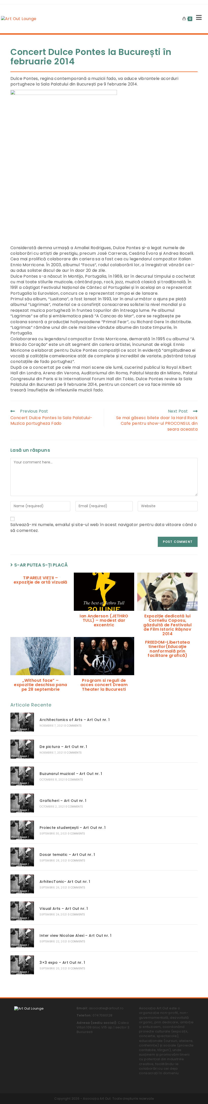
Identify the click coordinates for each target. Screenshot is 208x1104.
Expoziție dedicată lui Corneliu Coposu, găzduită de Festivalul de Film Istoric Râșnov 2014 (167, 625)
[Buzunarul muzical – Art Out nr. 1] (22, 776)
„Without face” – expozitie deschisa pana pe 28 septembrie (40, 685)
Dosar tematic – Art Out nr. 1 (67, 854)
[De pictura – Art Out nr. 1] (22, 749)
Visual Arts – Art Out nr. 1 (64, 908)
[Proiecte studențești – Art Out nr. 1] (22, 830)
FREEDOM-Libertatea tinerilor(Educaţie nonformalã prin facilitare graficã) (167, 649)
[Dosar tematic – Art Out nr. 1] (22, 857)
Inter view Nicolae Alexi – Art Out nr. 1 (75, 935)
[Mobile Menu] (197, 18)
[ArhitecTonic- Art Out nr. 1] (22, 884)
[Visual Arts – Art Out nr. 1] (22, 911)
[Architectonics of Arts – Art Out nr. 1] (22, 722)
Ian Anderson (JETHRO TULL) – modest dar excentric (104, 620)
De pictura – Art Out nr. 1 (63, 746)
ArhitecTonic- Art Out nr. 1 (65, 881)
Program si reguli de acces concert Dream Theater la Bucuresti (104, 685)
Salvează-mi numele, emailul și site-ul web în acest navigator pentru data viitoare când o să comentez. (103, 527)
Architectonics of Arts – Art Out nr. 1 (75, 719)
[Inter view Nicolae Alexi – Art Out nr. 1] (22, 937)
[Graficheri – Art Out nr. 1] (22, 803)
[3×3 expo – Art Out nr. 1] (22, 964)
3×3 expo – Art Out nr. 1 (62, 962)
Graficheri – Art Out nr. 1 (63, 800)
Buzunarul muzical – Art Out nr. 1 (71, 773)
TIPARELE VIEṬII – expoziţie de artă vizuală (40, 580)
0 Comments (73, 726)
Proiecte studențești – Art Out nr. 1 (73, 827)
